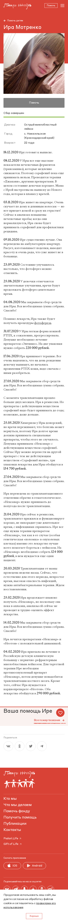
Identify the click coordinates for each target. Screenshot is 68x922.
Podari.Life (10, 838)
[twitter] (31, 746)
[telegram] (42, 746)
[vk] (8, 746)
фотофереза (42, 323)
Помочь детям (15, 21)
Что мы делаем (17, 805)
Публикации (15, 824)
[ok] (19, 746)
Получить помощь (19, 817)
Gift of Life (10, 844)
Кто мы (10, 799)
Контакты (12, 830)
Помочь (34, 102)
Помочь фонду (16, 811)
